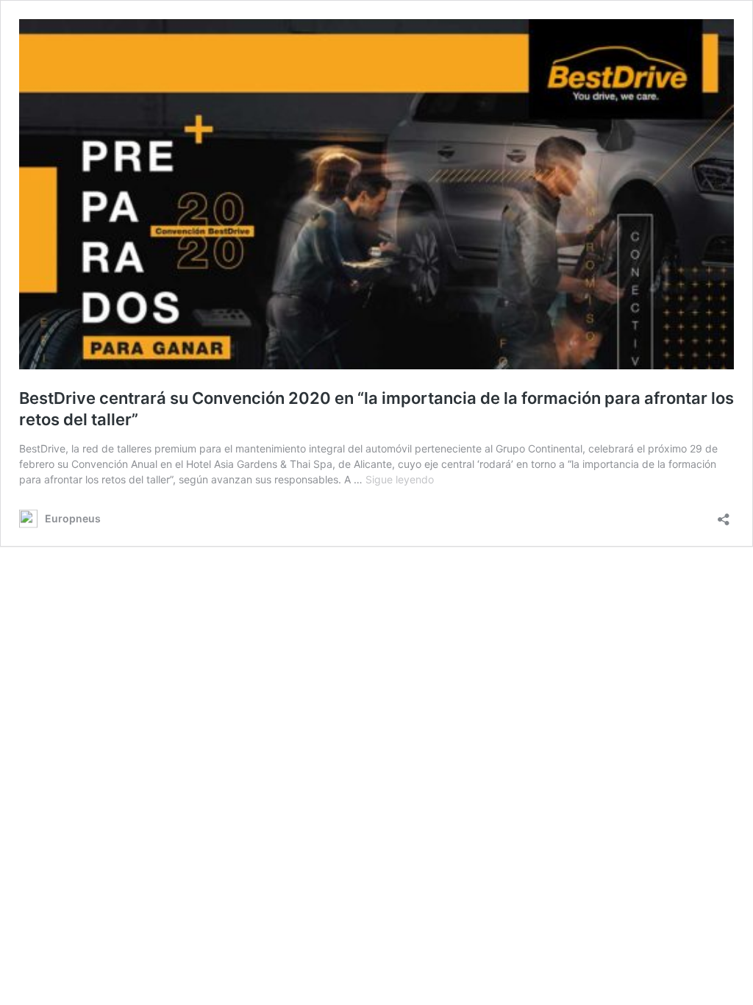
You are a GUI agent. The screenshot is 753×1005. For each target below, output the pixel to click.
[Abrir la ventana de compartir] (723, 514)
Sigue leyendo (399, 479)
